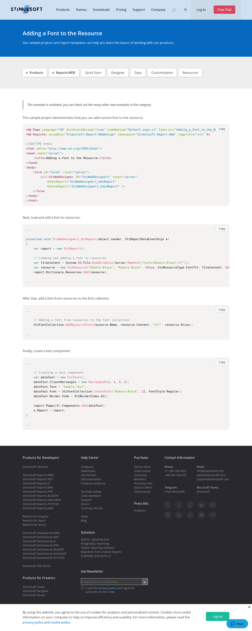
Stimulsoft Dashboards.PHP (41, 545)
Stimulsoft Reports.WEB (38, 475)
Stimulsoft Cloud (33, 587)
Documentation (91, 479)
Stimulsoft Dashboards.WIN (41, 537)
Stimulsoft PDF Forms (37, 566)
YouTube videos (91, 491)
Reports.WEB (65, 72)
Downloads (101, 9)
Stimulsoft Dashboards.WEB (41, 533)
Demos (81, 9)
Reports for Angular (36, 516)
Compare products (93, 483)
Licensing (140, 475)
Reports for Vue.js (34, 524)
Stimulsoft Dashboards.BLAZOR (43, 549)
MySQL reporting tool (95, 539)
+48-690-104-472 (175, 475)
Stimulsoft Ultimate (35, 467)
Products (63, 9)
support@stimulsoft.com (213, 479)
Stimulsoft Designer (36, 591)
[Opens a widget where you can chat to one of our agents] (237, 624)
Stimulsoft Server (34, 595)
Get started (88, 475)
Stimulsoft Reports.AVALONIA (42, 500)
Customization (162, 72)
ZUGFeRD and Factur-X (96, 556)
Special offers (143, 487)
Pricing (121, 9)
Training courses (92, 508)
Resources (190, 72)
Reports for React (34, 520)
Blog (84, 520)
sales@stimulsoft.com (211, 475)
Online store (142, 467)
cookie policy (60, 622)
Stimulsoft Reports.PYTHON (41, 504)
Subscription (142, 471)
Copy (222, 129)
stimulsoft (203, 491)
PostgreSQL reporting (95, 543)
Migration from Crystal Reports (101, 552)
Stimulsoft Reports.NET (38, 479)
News (84, 516)
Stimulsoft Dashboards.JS (39, 541)
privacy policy (33, 622)
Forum (85, 504)
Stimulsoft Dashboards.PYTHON (44, 558)
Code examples (91, 496)
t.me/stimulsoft (175, 491)
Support (139, 9)
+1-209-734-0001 (175, 471)
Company (158, 9)
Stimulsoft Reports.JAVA (38, 508)
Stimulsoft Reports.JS (36, 483)
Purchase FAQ (143, 483)
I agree (218, 616)
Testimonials (142, 491)
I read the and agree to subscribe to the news (109, 590)
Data (138, 72)
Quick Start (93, 72)
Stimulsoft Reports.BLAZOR (40, 496)
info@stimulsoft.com (210, 471)
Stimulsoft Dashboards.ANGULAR (44, 553)
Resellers (140, 479)
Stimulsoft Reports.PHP (38, 491)
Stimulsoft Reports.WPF (38, 487)
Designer (118, 72)
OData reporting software (98, 548)
